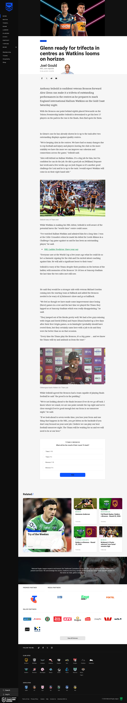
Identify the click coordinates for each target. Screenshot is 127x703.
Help (47, 699)
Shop (4, 62)
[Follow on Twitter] (47, 647)
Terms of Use (25, 699)
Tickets (5, 55)
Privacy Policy (34, 699)
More (5, 47)
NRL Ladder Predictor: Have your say (61, 249)
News (5, 16)
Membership (7, 52)
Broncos (43, 41)
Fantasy (6, 40)
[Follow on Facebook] (43, 647)
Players (6, 33)
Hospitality (6, 59)
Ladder (5, 30)
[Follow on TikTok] (38, 647)
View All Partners (73, 638)
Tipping (6, 43)
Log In (7, 694)
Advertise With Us (62, 699)
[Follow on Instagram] (52, 647)
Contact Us (53, 699)
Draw (5, 26)
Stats (5, 37)
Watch (5, 19)
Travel (5, 23)
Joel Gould (48, 65)
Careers (42, 699)
